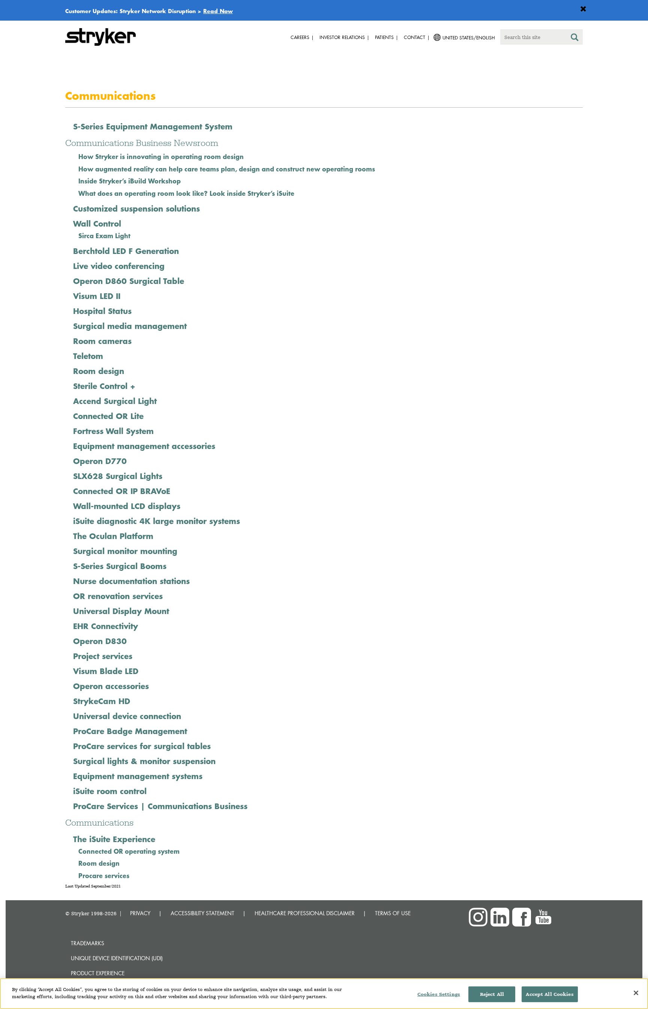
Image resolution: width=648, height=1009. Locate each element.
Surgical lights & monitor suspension (144, 761)
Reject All (492, 994)
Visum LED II (96, 296)
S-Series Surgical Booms (119, 566)
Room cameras (102, 341)
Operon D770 (100, 461)
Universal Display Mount (121, 611)
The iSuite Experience (114, 839)
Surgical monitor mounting (125, 551)
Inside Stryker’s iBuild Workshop (129, 181)
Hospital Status (102, 311)
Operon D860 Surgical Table (128, 281)
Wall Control (97, 223)
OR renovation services (118, 596)
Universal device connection (127, 716)
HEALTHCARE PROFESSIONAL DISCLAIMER (305, 913)
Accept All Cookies (549, 994)
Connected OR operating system (129, 851)
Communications (99, 822)
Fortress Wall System (113, 431)
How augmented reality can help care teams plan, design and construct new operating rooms (227, 169)
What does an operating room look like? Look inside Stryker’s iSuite (186, 193)
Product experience (97, 973)
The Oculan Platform (113, 536)
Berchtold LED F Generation (126, 251)
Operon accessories (111, 686)
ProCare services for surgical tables (142, 746)
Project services (102, 656)
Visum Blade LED (105, 671)
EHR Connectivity (105, 626)
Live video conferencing (119, 266)
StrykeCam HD (101, 701)
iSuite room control (110, 791)
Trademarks (87, 943)
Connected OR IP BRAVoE (121, 491)
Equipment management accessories (144, 446)
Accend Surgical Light (115, 401)
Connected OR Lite (108, 416)
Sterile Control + (104, 386)
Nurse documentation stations (131, 581)
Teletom (88, 356)
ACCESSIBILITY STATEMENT (202, 913)
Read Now (218, 11)
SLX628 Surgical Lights (117, 476)
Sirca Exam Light (104, 235)
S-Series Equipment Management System (152, 126)
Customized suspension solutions (136, 208)
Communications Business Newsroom (141, 143)
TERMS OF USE (393, 913)
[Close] (636, 993)
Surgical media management (130, 326)
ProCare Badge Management (130, 731)
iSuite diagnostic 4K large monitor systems (156, 521)
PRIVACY (140, 913)
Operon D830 (100, 641)
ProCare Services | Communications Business (160, 806)
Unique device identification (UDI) (117, 958)
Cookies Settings (438, 994)
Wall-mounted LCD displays (126, 506)
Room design (98, 371)
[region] (324, 993)
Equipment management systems (137, 776)
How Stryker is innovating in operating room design (161, 156)
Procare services (103, 875)
